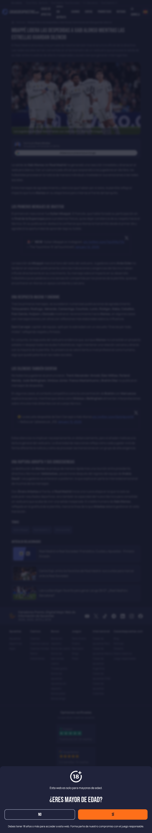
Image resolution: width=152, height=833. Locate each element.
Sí (113, 814)
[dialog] (76, 416)
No (40, 814)
